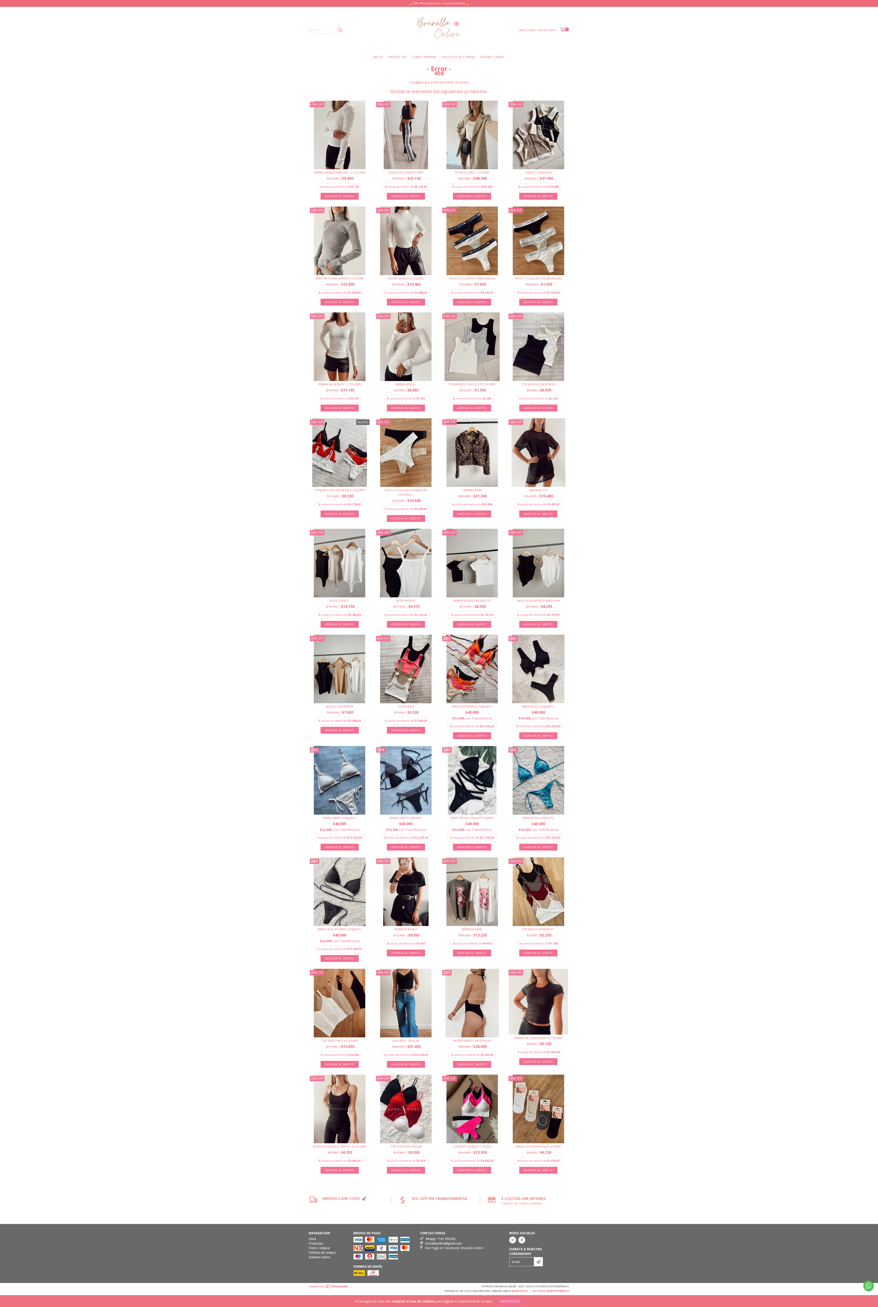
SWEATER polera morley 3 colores (339, 278)
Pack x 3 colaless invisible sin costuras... (406, 492)
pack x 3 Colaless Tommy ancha (472, 278)
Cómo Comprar (424, 57)
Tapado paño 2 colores (472, 172)
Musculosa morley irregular (538, 601)
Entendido (510, 1301)
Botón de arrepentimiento (551, 1291)
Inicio (378, 57)
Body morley (405, 601)
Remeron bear (472, 929)
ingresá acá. (520, 1291)
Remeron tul (538, 490)
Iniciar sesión (547, 30)
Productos (397, 57)
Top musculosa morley (538, 384)
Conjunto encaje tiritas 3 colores (339, 490)
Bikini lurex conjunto (406, 818)
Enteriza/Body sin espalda (472, 1041)
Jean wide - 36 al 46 (406, 1041)
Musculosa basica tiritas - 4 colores (339, 1147)
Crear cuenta (526, 30)
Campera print (472, 490)
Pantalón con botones (405, 172)
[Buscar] (340, 30)
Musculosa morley (339, 707)
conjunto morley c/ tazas (472, 1147)
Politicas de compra (458, 57)
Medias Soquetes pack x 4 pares (538, 1147)
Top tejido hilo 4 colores (339, 1041)
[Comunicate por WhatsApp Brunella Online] (868, 1285)
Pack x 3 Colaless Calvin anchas (538, 278)
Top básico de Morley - (538, 929)
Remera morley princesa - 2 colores (339, 172)
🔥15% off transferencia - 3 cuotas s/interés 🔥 (439, 3)
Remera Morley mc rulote (472, 601)
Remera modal (406, 384)
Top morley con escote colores (472, 384)
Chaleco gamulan (538, 172)
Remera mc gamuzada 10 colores (538, 1038)
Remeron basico (406, 929)
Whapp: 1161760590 (440, 1239)
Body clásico (339, 601)
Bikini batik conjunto (538, 818)
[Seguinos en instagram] (512, 1240)
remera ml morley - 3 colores (340, 384)
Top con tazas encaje (406, 1147)
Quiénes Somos (492, 57)
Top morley (406, 707)
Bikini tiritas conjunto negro (472, 818)
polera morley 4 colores (406, 278)
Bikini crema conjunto (339, 818)
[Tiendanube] (329, 1287)
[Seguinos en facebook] (521, 1240)
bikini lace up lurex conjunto (339, 929)
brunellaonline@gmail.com (444, 1243)
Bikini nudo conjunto (538, 707)
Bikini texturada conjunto (472, 707)
